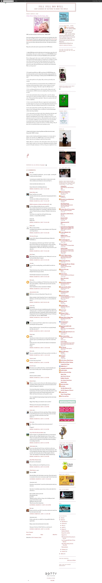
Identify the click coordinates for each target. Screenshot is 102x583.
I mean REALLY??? (64, 292)
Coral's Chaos (64, 341)
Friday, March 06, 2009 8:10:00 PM (39, 456)
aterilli (31, 305)
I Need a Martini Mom (65, 191)
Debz (31, 280)
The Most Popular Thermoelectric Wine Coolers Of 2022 (67, 205)
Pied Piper (62, 352)
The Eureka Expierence (65, 283)
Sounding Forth (64, 305)
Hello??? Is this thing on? (65, 314)
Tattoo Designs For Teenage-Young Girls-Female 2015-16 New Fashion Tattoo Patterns (67, 251)
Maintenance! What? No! (65, 306)
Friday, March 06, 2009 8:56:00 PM (39, 466)
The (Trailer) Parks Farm (66, 380)
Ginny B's (63, 196)
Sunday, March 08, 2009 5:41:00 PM (39, 529)
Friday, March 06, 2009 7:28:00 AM (39, 201)
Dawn (31, 351)
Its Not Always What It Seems (67, 360)
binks (31, 422)
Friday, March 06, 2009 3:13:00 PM (39, 418)
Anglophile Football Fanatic (67, 368)
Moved (62, 270)
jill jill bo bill (51, 6)
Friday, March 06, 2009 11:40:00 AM (40, 355)
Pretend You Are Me (66, 533)
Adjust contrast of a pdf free (66, 229)
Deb (30, 172)
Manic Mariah (64, 301)
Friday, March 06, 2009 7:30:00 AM (39, 222)
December (64, 521)
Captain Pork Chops (65, 364)
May (63, 525)
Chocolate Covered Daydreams (67, 199)
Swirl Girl (32, 365)
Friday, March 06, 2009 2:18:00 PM (39, 406)
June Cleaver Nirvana (65, 376)
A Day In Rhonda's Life (66, 232)
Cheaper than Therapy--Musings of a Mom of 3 (67, 264)
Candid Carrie (64, 392)
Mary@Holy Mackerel (34, 459)
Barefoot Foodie (64, 218)
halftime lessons (64, 235)
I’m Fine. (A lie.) (64, 219)
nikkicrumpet (32, 446)
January (63, 551)
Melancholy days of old (65, 288)
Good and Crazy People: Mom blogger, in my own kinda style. (67, 227)
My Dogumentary (64, 321)
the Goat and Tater (65, 396)
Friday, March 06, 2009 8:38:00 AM (39, 276)
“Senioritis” (63, 357)
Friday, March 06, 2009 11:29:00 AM (40, 347)
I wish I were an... (64, 332)
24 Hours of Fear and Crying (66, 266)
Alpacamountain (33, 292)
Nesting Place (63, 186)
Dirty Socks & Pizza (65, 336)
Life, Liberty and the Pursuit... (67, 213)
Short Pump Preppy (65, 203)
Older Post (55, 534)
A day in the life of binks (66, 287)
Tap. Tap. (62, 214)
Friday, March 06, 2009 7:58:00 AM (39, 251)
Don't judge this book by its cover (68, 331)
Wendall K (63, 356)
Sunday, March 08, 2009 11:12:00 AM (40, 513)
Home (42, 534)
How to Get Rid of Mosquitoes (66, 210)
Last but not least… (64, 323)
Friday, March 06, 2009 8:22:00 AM (39, 260)
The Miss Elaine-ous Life (66, 388)
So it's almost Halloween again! (66, 241)
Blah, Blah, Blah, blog (65, 260)
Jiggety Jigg (63, 374)
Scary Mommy (64, 244)
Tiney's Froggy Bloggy (66, 394)
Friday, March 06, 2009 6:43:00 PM (39, 442)
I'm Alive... (63, 302)
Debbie (31, 225)
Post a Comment (29, 532)
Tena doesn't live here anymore (66, 348)
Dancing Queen (65, 547)
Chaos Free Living (65, 291)
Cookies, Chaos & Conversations (68, 209)
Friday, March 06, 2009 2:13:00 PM (39, 377)
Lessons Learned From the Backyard (67, 275)
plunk (52, 580)
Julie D (31, 254)
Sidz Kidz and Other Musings (67, 362)
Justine (31, 410)
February (64, 549)
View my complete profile (65, 45)
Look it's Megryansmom (66, 255)
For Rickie (63, 386)
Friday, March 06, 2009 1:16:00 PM (39, 362)
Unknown (32, 358)
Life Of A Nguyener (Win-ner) (67, 390)
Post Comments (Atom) (36, 537)
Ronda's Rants (32, 192)
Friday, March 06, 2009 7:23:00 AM (39, 189)
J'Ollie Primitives (33, 470)
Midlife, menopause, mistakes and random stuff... (39, 204)
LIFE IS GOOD (64, 248)
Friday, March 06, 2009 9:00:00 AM (39, 302)
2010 (62, 517)
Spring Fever (64, 535)
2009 (62, 519)
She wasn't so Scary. (64, 193)
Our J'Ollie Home (64, 351)
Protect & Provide (64, 269)
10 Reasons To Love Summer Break (67, 245)
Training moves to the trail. (65, 236)
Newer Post (28, 534)
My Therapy (63, 347)
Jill (30, 320)
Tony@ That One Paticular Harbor (36, 432)
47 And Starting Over (65, 239)
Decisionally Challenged (66, 282)
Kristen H (32, 381)
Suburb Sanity (64, 382)
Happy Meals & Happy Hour (67, 317)
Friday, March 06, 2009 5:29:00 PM (39, 429)
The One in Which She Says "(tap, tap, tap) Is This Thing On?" (68, 297)
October (63, 523)
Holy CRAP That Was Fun (65, 318)
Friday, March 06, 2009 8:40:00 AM (39, 288)
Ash (30, 263)
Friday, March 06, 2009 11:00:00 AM (40, 331)
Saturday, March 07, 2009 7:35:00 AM (40, 479)
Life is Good (63, 310)
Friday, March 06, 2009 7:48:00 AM (39, 232)
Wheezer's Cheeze (64, 313)
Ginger (31, 334)
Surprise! (62, 279)
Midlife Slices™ (64, 366)
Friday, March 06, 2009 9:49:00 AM (39, 317)
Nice (61, 223)
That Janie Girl (33, 236)
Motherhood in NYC (65, 222)
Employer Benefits (65, 531)
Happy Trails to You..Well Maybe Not (67, 328)
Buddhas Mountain (65, 378)
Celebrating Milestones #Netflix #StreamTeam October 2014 (66, 257)
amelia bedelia (64, 370)
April (63, 527)
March (63, 529)
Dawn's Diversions (64, 278)
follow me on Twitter (71, 560)
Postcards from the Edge (66, 372)
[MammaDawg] (64, 511)
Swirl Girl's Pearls (65, 295)
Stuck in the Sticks (64, 384)
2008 (62, 553)
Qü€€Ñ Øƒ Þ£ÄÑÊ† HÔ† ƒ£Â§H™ (66, 326)
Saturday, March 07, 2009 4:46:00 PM (40, 505)
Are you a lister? (64, 200)
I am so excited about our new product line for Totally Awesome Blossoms (67, 343)
